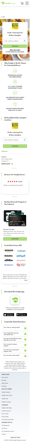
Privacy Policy (5, 416)
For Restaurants (5, 425)
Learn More (15, 239)
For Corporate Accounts (8, 431)
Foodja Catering (6, 392)
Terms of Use (5, 413)
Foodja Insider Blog (7, 408)
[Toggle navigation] (27, 3)
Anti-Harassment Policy (8, 419)
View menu (15, 46)
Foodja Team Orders (7, 395)
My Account (5, 377)
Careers (4, 434)
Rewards (4, 380)
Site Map (4, 386)
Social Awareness (6, 411)
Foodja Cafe (5, 398)
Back (3, 17)
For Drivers (4, 428)
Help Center (5, 383)
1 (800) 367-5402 (15, 437)
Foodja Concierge (6, 402)
